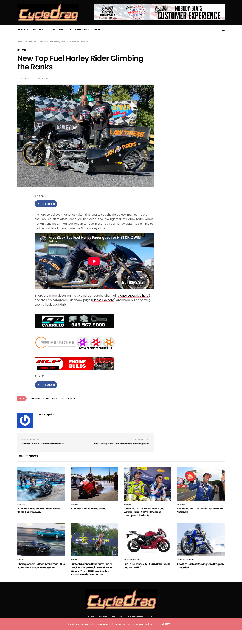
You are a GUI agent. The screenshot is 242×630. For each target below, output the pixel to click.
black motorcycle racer (44, 398)
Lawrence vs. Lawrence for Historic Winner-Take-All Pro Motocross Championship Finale (144, 512)
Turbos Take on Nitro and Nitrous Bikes (43, 443)
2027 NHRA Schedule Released (88, 508)
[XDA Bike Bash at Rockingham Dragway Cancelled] (201, 539)
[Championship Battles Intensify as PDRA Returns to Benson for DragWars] (41, 539)
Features (57, 29)
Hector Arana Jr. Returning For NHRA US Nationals (200, 510)
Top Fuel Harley (67, 398)
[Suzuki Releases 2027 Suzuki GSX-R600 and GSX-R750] (147, 539)
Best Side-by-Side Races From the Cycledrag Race (121, 443)
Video (98, 29)
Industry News (79, 29)
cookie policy (144, 624)
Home (21, 29)
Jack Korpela (23, 78)
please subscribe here (133, 295)
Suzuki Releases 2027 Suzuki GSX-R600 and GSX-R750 (147, 565)
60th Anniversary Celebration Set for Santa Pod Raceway (38, 510)
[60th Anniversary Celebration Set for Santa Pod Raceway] (41, 484)
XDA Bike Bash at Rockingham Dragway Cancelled (200, 565)
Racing (38, 29)
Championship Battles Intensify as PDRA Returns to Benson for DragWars (41, 565)
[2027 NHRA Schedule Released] (94, 484)
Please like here (103, 300)
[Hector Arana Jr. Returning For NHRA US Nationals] (201, 484)
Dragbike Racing (186, 560)
